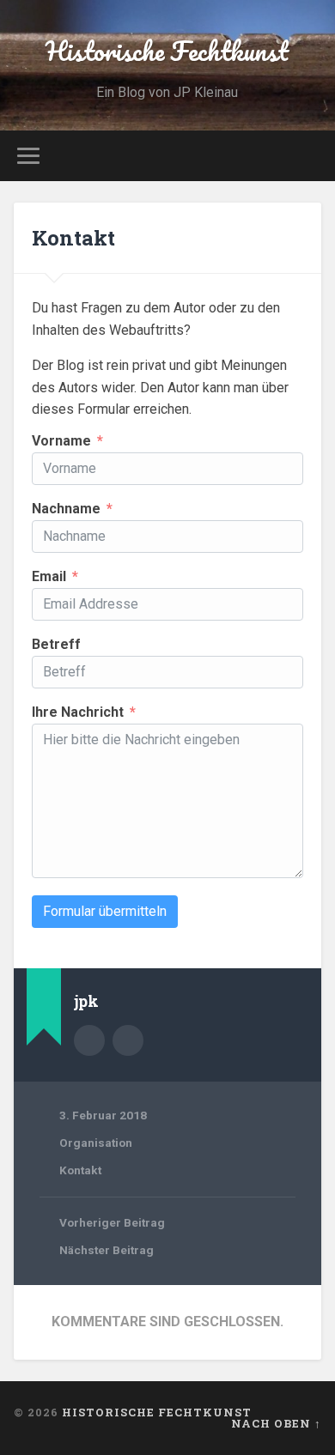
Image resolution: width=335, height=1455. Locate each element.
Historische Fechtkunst (167, 51)
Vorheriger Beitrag (112, 1222)
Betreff (56, 645)
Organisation (95, 1142)
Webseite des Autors (128, 1040)
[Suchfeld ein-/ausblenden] (308, 155)
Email (49, 577)
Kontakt (73, 238)
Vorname (61, 441)
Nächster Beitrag (106, 1250)
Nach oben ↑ (276, 1423)
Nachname (66, 509)
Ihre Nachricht (78, 712)
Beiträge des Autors (89, 1040)
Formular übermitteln (105, 911)
